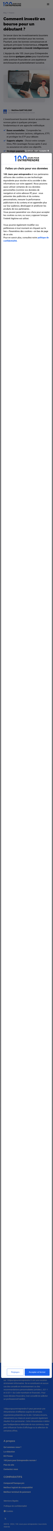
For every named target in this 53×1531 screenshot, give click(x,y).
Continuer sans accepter (36, 151)
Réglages (15, 1372)
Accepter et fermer (37, 1372)
